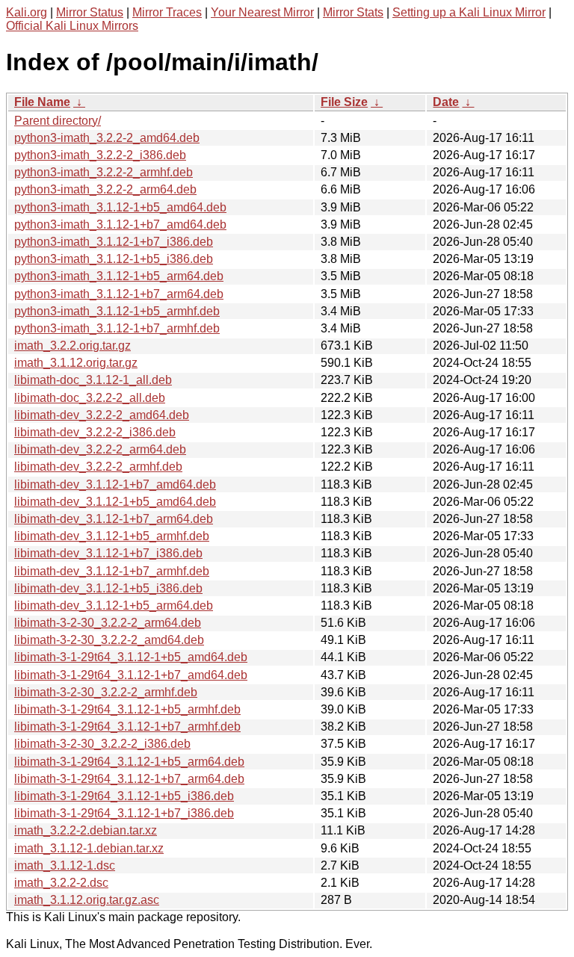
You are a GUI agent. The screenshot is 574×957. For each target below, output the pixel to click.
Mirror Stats (353, 12)
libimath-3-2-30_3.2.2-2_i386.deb (102, 743)
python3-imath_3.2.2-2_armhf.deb (103, 172)
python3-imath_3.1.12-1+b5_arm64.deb (118, 276)
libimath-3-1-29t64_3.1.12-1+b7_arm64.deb (129, 778)
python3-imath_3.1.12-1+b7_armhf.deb (117, 328)
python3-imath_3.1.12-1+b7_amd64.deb (120, 224)
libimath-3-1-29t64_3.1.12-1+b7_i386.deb (124, 813)
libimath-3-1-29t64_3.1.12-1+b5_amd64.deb (130, 657)
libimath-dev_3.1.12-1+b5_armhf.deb (111, 536)
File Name (42, 102)
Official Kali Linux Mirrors (72, 25)
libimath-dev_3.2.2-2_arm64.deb (100, 449)
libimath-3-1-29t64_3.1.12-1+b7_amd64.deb (130, 675)
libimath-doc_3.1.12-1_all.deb (93, 380)
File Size (344, 102)
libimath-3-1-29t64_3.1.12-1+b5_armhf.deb (127, 709)
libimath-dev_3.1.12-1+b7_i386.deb (108, 553)
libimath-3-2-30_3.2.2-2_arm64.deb (107, 622)
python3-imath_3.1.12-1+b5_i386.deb (113, 259)
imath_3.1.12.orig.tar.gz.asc (86, 899)
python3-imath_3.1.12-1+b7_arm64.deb (118, 294)
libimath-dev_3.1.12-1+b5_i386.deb (108, 588)
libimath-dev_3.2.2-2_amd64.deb (101, 415)
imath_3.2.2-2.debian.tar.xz (85, 830)
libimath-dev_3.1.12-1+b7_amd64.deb (115, 484)
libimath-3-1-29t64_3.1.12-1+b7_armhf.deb (127, 726)
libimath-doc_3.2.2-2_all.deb (89, 397)
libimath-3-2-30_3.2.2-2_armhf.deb (105, 692)
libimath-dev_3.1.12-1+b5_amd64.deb (115, 501)
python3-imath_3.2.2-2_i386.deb (100, 155)
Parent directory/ (57, 120)
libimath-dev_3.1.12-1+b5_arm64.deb (113, 605)
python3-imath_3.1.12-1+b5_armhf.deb (117, 311)
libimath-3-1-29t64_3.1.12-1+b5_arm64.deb (129, 761)
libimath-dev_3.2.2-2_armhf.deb (98, 466)
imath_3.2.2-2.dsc (61, 882)
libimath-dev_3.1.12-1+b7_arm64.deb (113, 518)
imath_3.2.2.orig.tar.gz (72, 345)
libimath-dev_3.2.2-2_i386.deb (95, 432)
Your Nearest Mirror (262, 12)
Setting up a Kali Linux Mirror (469, 12)
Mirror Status (89, 12)
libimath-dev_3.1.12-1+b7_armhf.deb (111, 571)
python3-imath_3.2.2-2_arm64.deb (105, 189)
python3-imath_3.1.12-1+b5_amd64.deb (120, 207)
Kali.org (26, 12)
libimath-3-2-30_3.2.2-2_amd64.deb (109, 640)
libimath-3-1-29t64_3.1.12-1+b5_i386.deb (124, 796)
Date (446, 102)
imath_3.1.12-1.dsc (64, 865)
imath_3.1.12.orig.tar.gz (76, 362)
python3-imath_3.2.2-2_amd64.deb (107, 137)
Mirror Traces (167, 12)
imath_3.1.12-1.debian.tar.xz (89, 848)
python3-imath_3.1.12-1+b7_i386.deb (113, 241)
